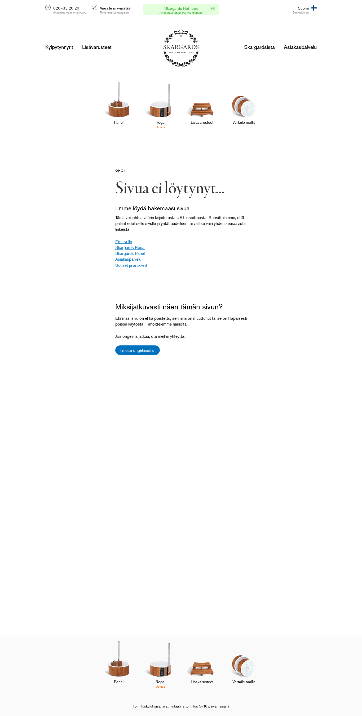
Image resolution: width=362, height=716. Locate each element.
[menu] (59, 47)
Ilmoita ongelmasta (137, 350)
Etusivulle (123, 241)
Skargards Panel (130, 253)
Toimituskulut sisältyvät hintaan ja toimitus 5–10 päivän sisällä (181, 706)
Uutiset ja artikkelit (131, 265)
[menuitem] (119, 108)
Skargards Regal (130, 247)
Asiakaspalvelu (128, 259)
